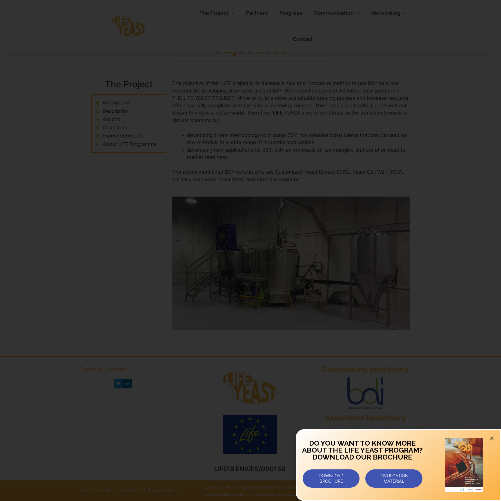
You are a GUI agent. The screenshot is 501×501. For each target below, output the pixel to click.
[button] (331, 478)
